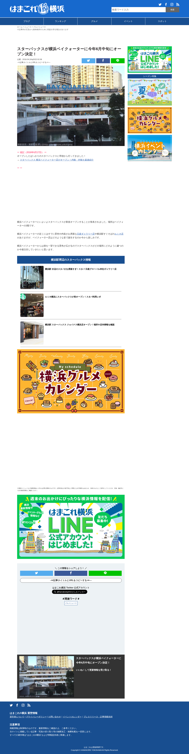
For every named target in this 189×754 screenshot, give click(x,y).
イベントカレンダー (72, 717)
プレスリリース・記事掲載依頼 (98, 717)
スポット (162, 21)
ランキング (60, 21)
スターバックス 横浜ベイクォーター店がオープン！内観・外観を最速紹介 (57, 160)
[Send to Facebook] (103, 60)
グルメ (94, 21)
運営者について (17, 717)
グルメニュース (71, 603)
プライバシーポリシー (36, 717)
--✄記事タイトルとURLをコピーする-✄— (33, 62)
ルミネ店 (119, 234)
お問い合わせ (54, 717)
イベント (128, 21)
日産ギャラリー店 (86, 234)
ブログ (26, 21)
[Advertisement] (94, 38)
